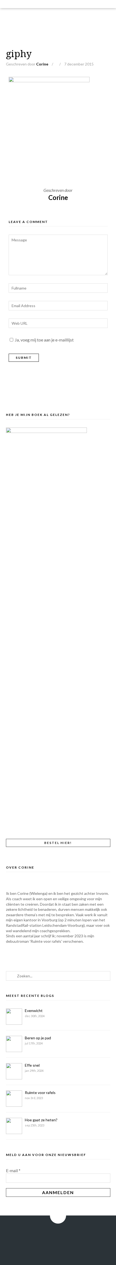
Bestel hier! (58, 843)
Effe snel (32, 1065)
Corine (42, 64)
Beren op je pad (38, 1038)
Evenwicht (34, 1010)
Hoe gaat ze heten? (41, 1120)
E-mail (13, 1170)
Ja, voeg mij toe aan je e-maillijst (44, 339)
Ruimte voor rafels (40, 1092)
